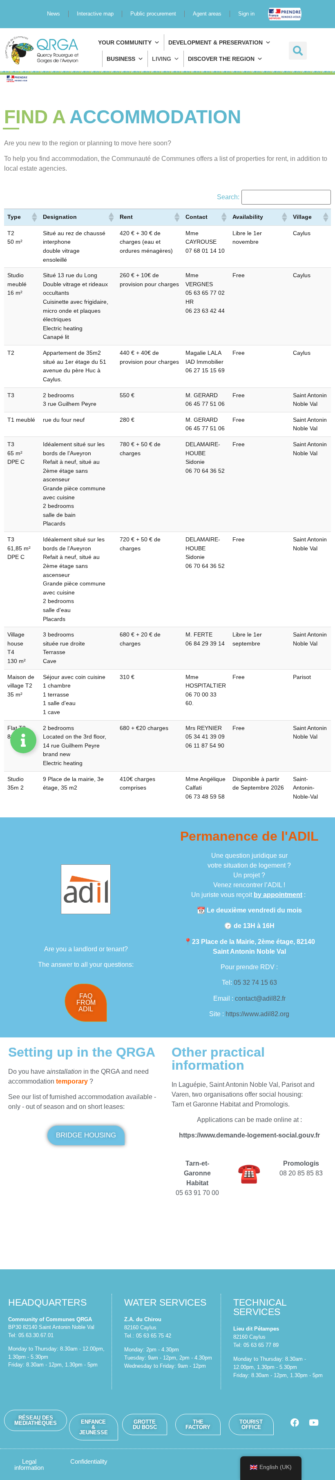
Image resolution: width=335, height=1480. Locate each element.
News (53, 14)
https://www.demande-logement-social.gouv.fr (249, 1135)
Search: (228, 197)
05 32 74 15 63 (255, 982)
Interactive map (95, 14)
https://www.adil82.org (257, 1013)
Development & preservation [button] (215, 42)
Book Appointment (290, 13)
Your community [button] (125, 42)
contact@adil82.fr (260, 998)
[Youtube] (313, 1422)
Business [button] (121, 59)
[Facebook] (294, 1422)
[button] (298, 51)
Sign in (246, 14)
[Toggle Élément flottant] (23, 740)
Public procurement (153, 14)
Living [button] (161, 59)
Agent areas (207, 14)
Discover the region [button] (221, 59)
